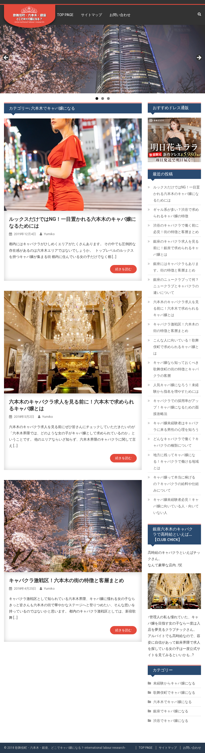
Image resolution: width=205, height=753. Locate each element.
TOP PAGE (65, 15)
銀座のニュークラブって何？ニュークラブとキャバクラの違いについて (176, 286)
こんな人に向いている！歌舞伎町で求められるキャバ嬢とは (176, 346)
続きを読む (123, 269)
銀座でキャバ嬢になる (170, 711)
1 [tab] (97, 98)
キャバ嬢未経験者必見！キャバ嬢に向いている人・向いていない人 (176, 506)
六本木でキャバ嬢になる (172, 702)
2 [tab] (102, 98)
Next (198, 58)
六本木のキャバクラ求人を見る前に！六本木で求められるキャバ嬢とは (176, 308)
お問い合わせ (120, 15)
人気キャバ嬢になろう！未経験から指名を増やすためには (176, 388)
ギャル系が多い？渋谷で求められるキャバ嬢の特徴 (176, 213)
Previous (6, 58)
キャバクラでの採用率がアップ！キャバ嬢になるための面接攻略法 (176, 407)
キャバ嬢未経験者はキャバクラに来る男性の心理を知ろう (176, 426)
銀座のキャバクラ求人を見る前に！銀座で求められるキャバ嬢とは (176, 247)
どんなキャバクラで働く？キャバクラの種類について (176, 442)
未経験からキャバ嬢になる (174, 683)
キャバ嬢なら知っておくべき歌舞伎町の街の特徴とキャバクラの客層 (176, 369)
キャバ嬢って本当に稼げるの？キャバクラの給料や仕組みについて (176, 483)
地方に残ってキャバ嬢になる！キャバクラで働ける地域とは (176, 461)
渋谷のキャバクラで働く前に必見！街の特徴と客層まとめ (176, 228)
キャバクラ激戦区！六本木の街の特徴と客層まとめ (66, 580)
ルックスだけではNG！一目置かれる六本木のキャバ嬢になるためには (176, 193)
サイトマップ (91, 15)
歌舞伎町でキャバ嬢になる (174, 693)
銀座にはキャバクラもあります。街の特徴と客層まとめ (176, 267)
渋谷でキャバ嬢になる (170, 721)
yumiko (49, 234)
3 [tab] (108, 98)
